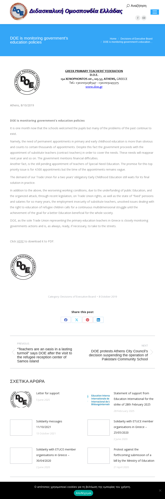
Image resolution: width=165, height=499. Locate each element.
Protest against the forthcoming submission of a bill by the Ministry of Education (134, 454)
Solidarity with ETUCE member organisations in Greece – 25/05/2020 (133, 426)
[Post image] (21, 399)
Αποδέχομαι (83, 493)
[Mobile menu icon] (155, 12)
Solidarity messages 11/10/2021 (49, 424)
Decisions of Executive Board (78, 296)
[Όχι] (160, 490)
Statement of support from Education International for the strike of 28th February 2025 (134, 398)
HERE (20, 241)
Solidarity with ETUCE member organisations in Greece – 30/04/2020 (56, 454)
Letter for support (48, 393)
